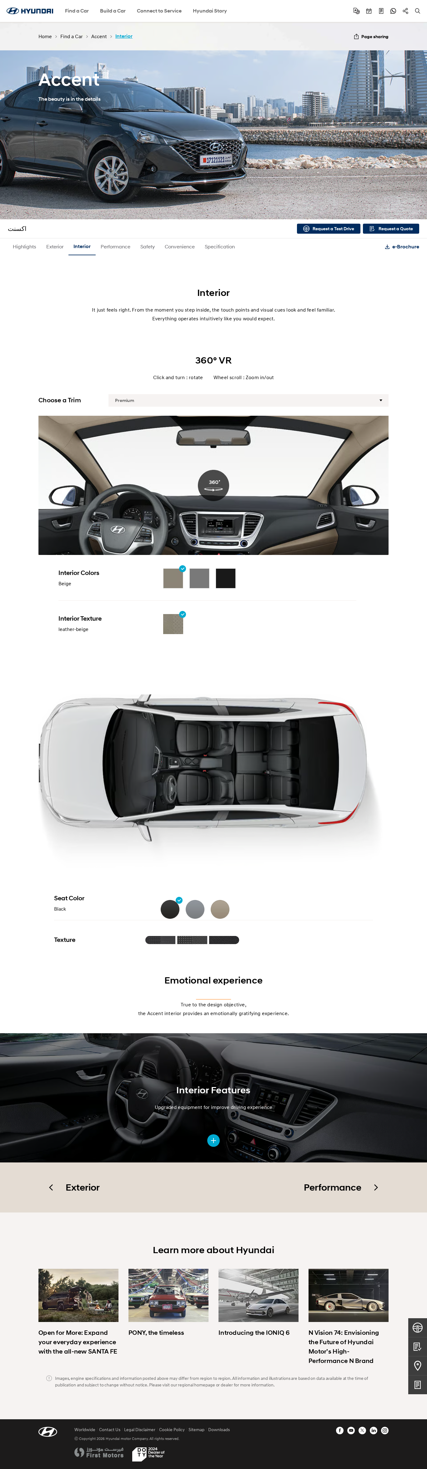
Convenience (180, 246)
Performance (115, 246)
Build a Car (113, 11)
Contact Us (109, 1429)
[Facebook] (340, 1430)
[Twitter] (362, 1430)
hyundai (29, 11)
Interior (82, 246)
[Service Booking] (369, 11)
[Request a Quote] (417, 1346)
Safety (147, 246)
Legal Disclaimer (139, 1429)
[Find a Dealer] (417, 1365)
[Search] (417, 11)
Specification (220, 246)
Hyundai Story (210, 11)
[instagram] (385, 1430)
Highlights (24, 246)
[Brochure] (381, 11)
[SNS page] (405, 11)
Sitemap (196, 1429)
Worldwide (84, 1429)
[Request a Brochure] (417, 1384)
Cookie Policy (172, 1429)
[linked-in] (373, 1430)
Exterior (54, 246)
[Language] (357, 11)
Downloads (219, 1429)
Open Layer (161, 940)
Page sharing (375, 36)
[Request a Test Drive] (417, 1327)
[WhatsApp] (393, 11)
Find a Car (77, 11)
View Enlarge (213, 1140)
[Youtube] (351, 1430)
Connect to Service (159, 11)
